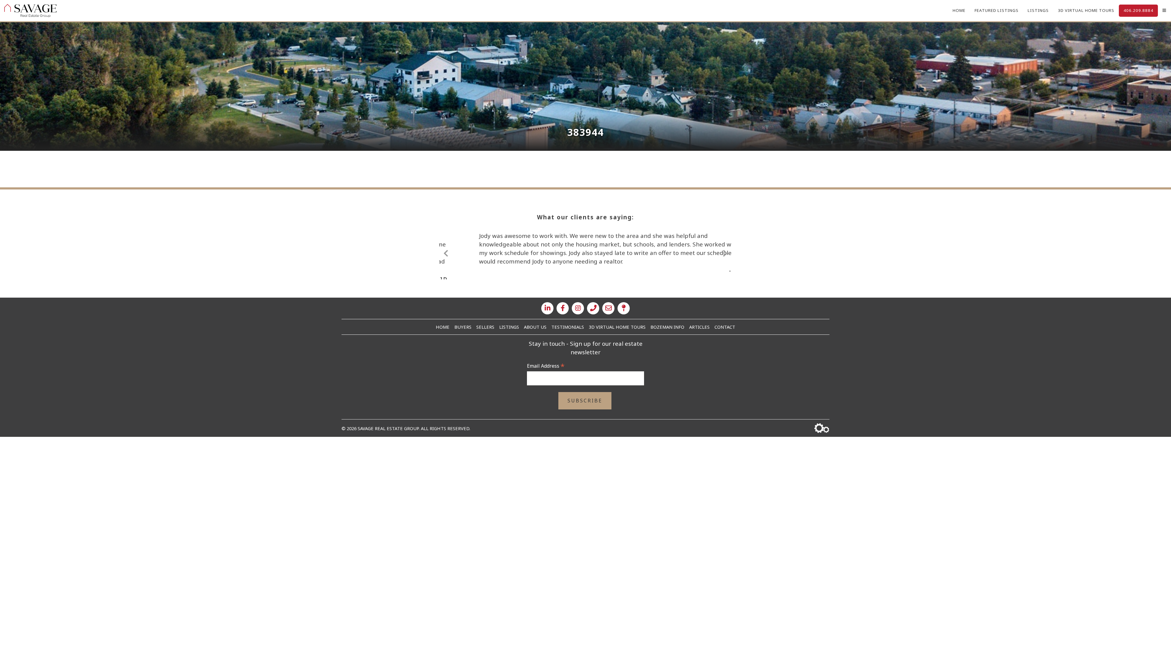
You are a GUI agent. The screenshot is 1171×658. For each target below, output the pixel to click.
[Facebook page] (563, 308)
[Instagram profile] (578, 308)
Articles (699, 327)
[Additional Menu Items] (1164, 11)
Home (959, 10)
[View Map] (624, 308)
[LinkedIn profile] (547, 308)
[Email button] (608, 308)
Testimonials (567, 327)
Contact (724, 327)
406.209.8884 (1138, 10)
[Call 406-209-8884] (593, 308)
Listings (1038, 10)
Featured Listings (997, 10)
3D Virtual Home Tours (1086, 10)
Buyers (462, 327)
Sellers (485, 327)
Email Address (545, 365)
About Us (535, 327)
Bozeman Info (667, 327)
